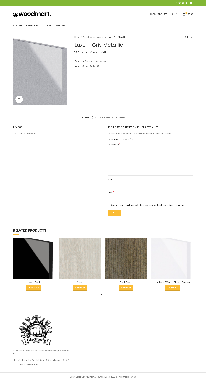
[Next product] (191, 37)
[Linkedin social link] (187, 3)
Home (77, 37)
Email (111, 191)
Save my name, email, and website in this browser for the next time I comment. (147, 205)
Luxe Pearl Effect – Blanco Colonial (172, 282)
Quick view (52, 249)
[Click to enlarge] (19, 99)
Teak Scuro (126, 282)
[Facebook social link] (175, 3)
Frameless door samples (94, 37)
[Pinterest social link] (183, 3)
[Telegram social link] (191, 3)
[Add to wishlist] (52, 256)
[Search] (172, 14)
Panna (80, 282)
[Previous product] (185, 37)
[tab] (88, 116)
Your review (114, 144)
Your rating (113, 139)
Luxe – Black (34, 282)
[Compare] (52, 242)
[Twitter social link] (179, 3)
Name (111, 179)
